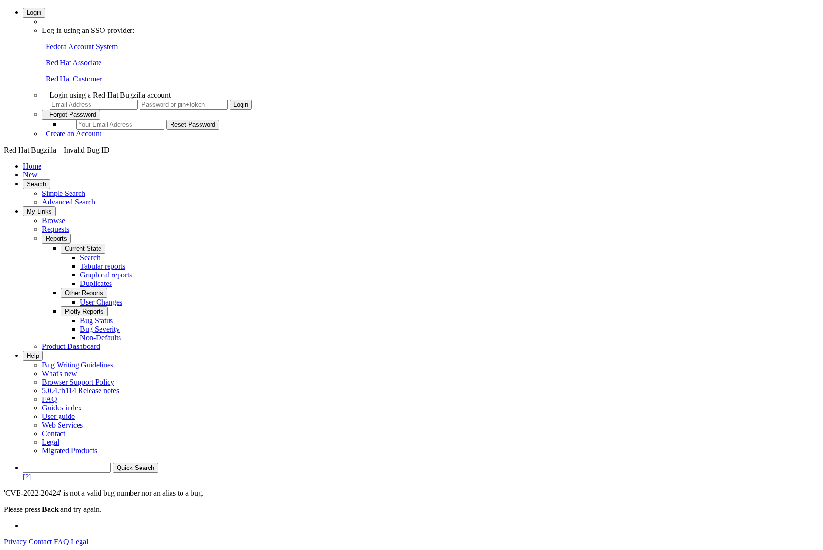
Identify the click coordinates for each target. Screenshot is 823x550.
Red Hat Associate (71, 63)
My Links (39, 211)
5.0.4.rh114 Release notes (80, 391)
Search (36, 184)
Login (34, 12)
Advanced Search (68, 202)
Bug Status (96, 320)
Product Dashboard (71, 346)
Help (33, 355)
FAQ (49, 399)
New (30, 175)
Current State (83, 248)
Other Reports (84, 292)
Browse (53, 220)
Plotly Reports (84, 311)
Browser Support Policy (78, 382)
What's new (59, 373)
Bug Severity (100, 329)
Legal (50, 442)
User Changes (101, 302)
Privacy (15, 542)
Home (32, 166)
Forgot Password (71, 114)
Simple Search (63, 193)
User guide (58, 416)
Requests (55, 229)
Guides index (62, 408)
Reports (56, 238)
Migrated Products (69, 451)
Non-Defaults (100, 338)
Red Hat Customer (72, 79)
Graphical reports (106, 275)
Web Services (62, 425)
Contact (53, 433)
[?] (27, 477)
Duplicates (96, 283)
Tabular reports (102, 266)
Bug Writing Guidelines (77, 365)
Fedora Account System (80, 46)
